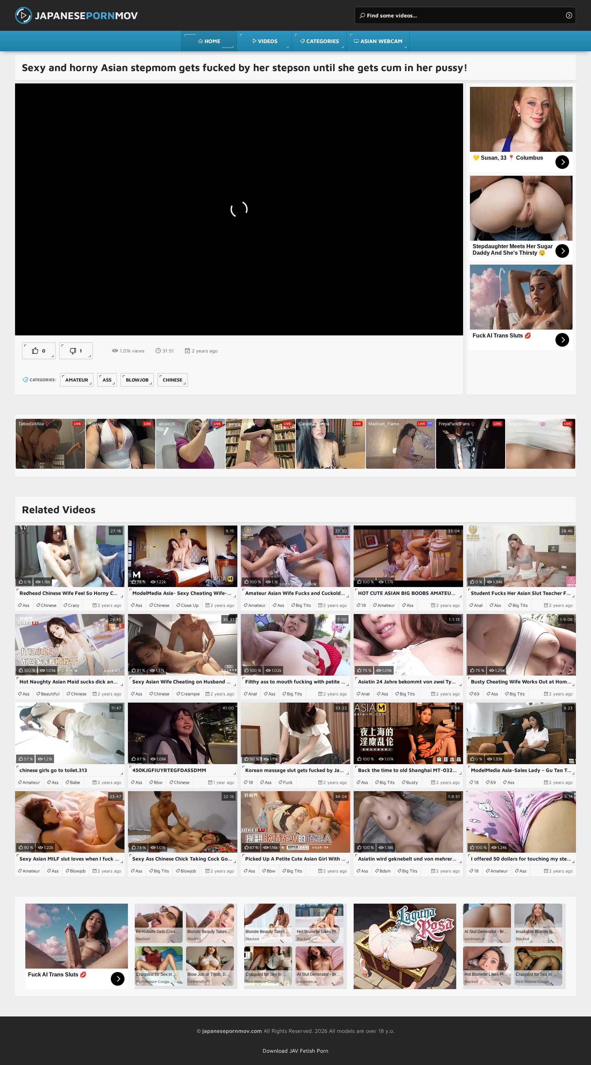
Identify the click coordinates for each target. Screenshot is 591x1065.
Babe (75, 782)
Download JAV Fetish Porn (295, 1051)
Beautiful (50, 693)
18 (363, 605)
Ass (107, 380)
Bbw (158, 782)
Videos (267, 41)
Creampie (190, 693)
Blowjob (137, 380)
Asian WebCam (381, 41)
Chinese (172, 380)
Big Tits (303, 605)
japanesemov (86, 15)
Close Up (189, 605)
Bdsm (385, 871)
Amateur (76, 380)
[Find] (569, 15)
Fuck (288, 782)
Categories (322, 41)
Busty (412, 782)
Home (212, 41)
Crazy (73, 605)
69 (477, 693)
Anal (478, 605)
